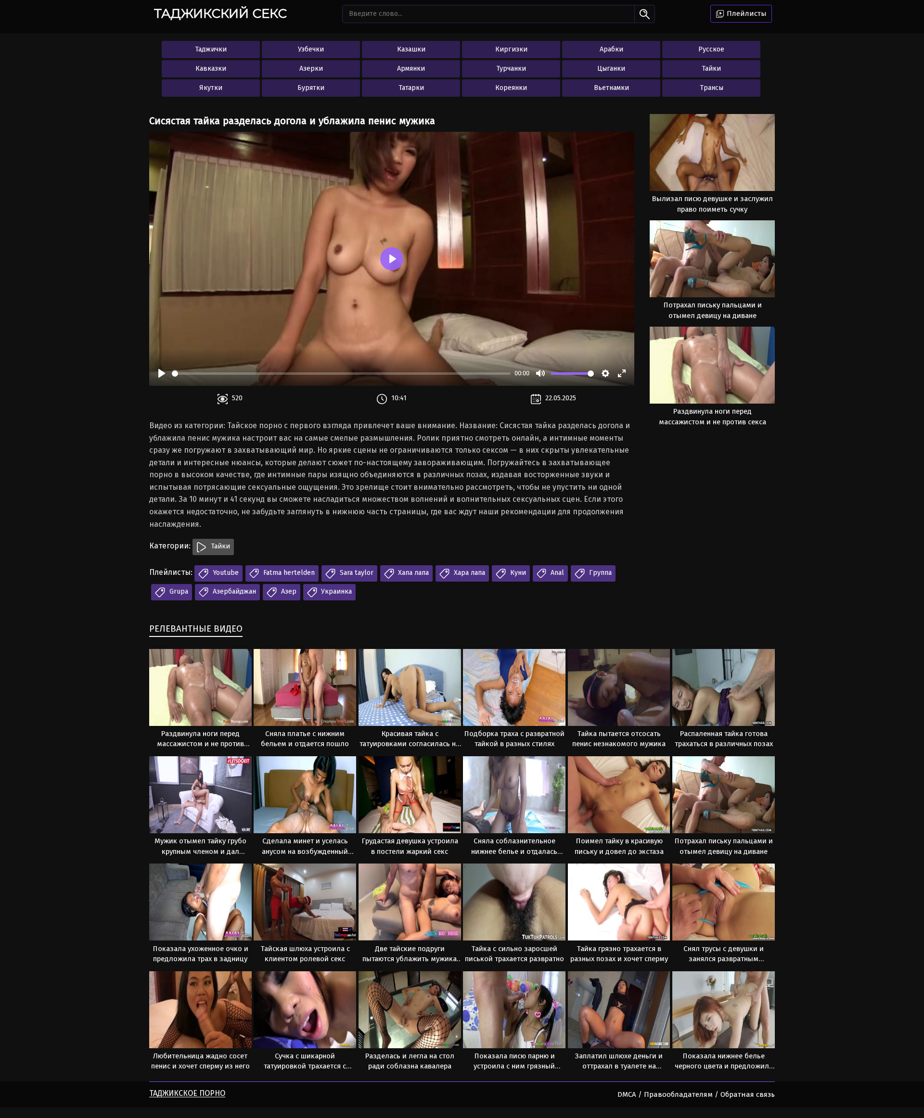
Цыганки (611, 68)
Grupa (177, 591)
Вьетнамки (611, 88)
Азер (287, 591)
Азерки (311, 68)
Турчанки (511, 68)
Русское (711, 49)
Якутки (210, 88)
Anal (556, 573)
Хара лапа (468, 573)
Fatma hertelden (288, 573)
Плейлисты (746, 13)
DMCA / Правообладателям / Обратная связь (696, 1094)
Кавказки (210, 68)
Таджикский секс (220, 13)
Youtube (225, 573)
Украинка (335, 591)
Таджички (211, 49)
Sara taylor (355, 573)
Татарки (411, 88)
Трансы (711, 88)
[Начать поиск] (644, 14)
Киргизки (511, 49)
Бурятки (310, 88)
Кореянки (511, 88)
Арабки (611, 49)
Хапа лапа (412, 573)
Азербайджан (233, 591)
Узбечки (311, 49)
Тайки (711, 68)
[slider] (341, 373)
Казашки (411, 49)
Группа (599, 573)
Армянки (411, 68)
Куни (517, 573)
